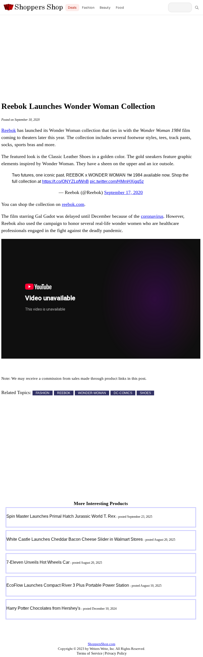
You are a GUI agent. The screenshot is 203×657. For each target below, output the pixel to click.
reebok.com (73, 204)
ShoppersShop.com (101, 644)
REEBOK (63, 393)
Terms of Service (89, 653)
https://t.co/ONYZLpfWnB (65, 181)
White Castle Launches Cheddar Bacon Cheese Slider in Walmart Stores (74, 539)
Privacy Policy (116, 653)
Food (120, 8)
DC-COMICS (123, 393)
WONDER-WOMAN (92, 393)
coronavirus (152, 216)
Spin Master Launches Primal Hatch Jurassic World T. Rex (61, 516)
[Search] (196, 7)
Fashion (88, 8)
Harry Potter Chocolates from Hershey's (43, 608)
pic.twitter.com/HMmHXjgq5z (117, 181)
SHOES (145, 393)
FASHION (42, 393)
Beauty (105, 8)
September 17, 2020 (123, 192)
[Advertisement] (101, 57)
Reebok (8, 130)
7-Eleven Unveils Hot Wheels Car (38, 562)
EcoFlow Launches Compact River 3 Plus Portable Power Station (67, 585)
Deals (72, 8)
